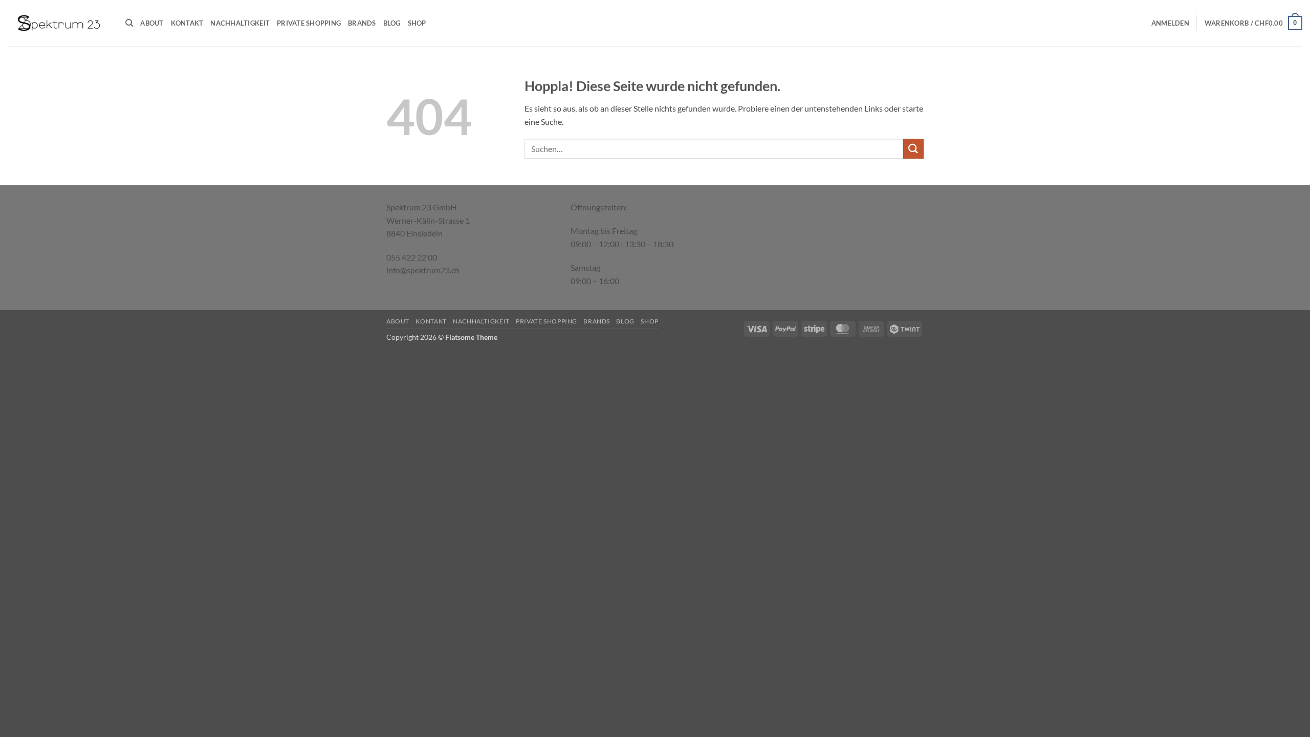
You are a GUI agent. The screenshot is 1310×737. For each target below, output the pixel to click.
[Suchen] (129, 23)
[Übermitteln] (913, 149)
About (151, 23)
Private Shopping (309, 23)
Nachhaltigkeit (240, 23)
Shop (417, 23)
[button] (1170, 23)
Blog (392, 23)
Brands (362, 23)
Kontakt (187, 23)
